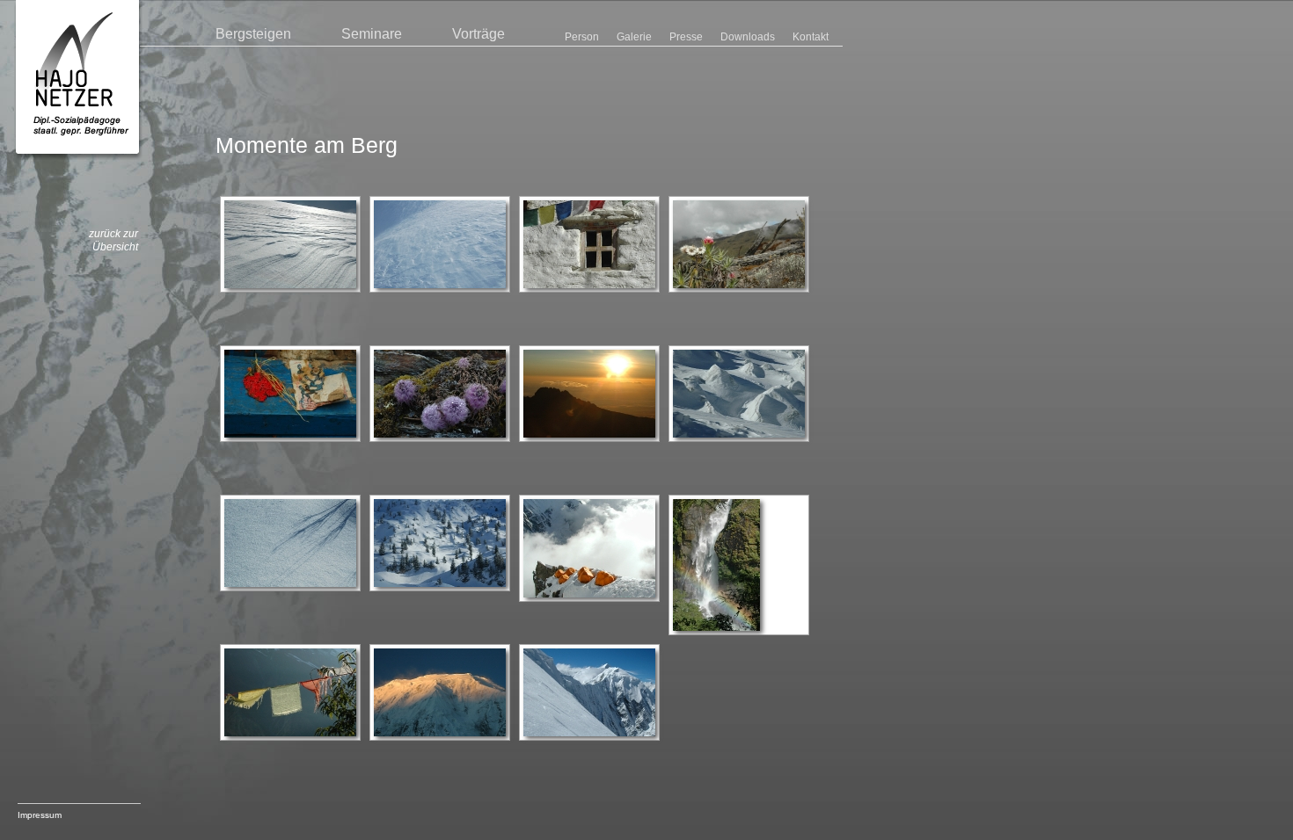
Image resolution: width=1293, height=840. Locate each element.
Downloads (747, 37)
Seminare (371, 33)
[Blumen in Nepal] (440, 394)
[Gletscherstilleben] (739, 394)
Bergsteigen (253, 33)
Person (582, 37)
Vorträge (478, 33)
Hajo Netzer (78, 80)
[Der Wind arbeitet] (290, 244)
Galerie (634, 37)
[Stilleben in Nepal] (290, 394)
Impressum (40, 815)
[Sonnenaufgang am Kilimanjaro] (589, 394)
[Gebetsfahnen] (290, 692)
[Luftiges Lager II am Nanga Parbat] (589, 548)
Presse (686, 37)
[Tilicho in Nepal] (440, 692)
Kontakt (811, 37)
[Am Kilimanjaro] (739, 244)
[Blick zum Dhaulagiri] (589, 692)
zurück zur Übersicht (113, 241)
